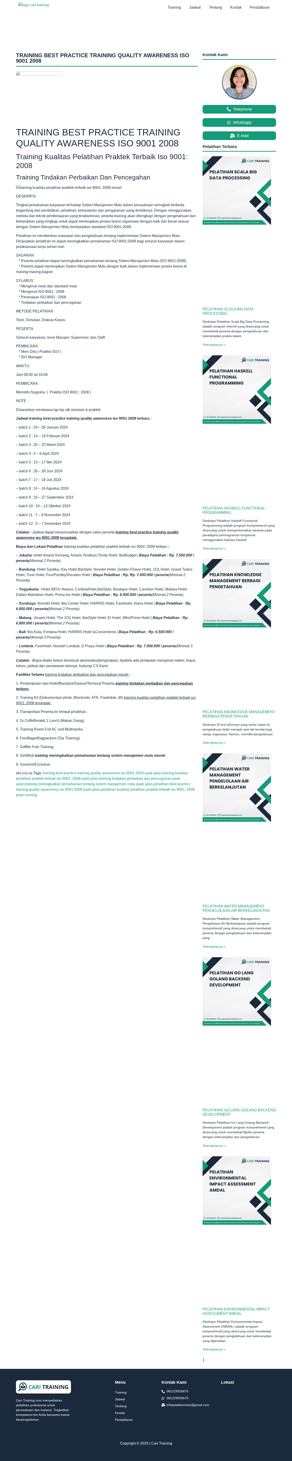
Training (174, 7)
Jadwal (195, 7)
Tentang (215, 7)
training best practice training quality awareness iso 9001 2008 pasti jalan (102, 773)
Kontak (236, 7)
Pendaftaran (260, 7)
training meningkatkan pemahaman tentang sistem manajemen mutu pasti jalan (89, 784)
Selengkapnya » (214, 344)
